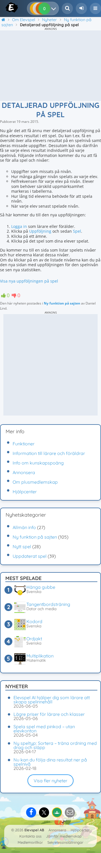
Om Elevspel (23, 19)
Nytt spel (22, 546)
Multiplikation (40, 656)
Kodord (34, 621)
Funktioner (24, 444)
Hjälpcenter (25, 491)
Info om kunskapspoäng (38, 463)
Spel (77, 231)
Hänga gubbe (40, 587)
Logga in (19, 226)
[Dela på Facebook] (31, 812)
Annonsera (24, 472)
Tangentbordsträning (48, 604)
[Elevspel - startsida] (6, 7)
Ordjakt (34, 638)
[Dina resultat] (55, 8)
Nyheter (49, 19)
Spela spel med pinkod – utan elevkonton (44, 729)
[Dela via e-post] (70, 812)
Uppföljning (40, 231)
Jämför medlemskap (64, 836)
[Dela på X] (44, 812)
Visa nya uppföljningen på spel (29, 281)
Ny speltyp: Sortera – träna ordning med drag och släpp (55, 745)
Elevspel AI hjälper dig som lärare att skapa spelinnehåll (51, 700)
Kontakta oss (30, 836)
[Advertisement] (50, 65)
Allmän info (24, 527)
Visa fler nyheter (50, 780)
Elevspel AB (34, 830)
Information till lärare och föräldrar (49, 453)
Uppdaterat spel (30, 556)
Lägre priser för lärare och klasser (49, 714)
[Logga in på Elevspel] (81, 8)
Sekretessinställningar (65, 842)
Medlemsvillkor (30, 842)
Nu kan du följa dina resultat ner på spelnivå (50, 762)
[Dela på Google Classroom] (57, 812)
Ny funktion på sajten (62, 303)
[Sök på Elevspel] (67, 8)
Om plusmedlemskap (35, 482)
